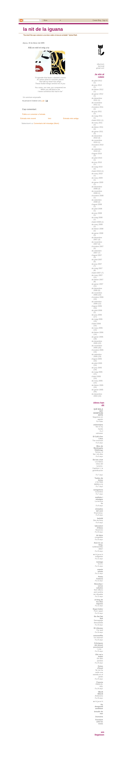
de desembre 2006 (97, 289)
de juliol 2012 (97, 81)
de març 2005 (97, 381)
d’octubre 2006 (97, 297)
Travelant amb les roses (99, 722)
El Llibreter (98, 628)
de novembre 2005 (97, 347)
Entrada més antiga (71, 118)
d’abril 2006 (96, 324)
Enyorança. (98, 513)
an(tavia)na (98, 425)
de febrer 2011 (97, 127)
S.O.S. (100, 564)
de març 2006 (97, 328)
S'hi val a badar (99, 655)
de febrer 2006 (97, 332)
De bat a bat (98, 460)
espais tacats (100, 570)
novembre (99, 492)
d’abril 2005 (96, 376)
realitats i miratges (99, 498)
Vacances (99, 530)
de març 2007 (97, 275)
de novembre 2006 (97, 294)
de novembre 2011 (97, 104)
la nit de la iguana (43, 29)
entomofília (98, 636)
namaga (99, 562)
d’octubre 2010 (97, 145)
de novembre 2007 (97, 243)
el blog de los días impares (99, 602)
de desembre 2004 (97, 395)
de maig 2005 (97, 372)
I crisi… (100, 649)
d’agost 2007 (97, 255)
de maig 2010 (97, 167)
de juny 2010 (97, 162)
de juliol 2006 (97, 310)
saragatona (98, 490)
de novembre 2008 (97, 192)
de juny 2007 (97, 264)
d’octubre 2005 (97, 350)
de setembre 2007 (97, 252)
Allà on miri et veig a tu (38, 48)
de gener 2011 (97, 131)
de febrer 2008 (97, 229)
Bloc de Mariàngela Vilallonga (98, 448)
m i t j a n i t (98, 554)
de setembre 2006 (97, 303)
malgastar (99, 556)
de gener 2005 (97, 390)
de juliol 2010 (97, 158)
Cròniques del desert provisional (98, 645)
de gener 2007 (97, 284)
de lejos (99, 535)
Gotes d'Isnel (100, 667)
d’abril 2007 (96, 273)
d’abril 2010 (96, 171)
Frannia (99, 682)
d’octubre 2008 (97, 196)
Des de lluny (98, 520)
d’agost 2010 (97, 153)
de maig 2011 (97, 116)
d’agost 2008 (97, 204)
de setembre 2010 (97, 150)
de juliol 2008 (97, 209)
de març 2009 (97, 178)
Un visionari (98, 638)
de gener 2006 (97, 337)
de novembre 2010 (97, 141)
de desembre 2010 (97, 137)
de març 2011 (97, 123)
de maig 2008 (97, 217)
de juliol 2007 (97, 260)
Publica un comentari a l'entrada (33, 114)
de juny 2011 (97, 111)
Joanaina (99, 717)
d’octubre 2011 (97, 107)
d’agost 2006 (97, 306)
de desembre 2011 (97, 99)
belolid (100, 518)
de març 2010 (97, 174)
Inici (49, 118)
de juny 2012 (97, 85)
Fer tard (100, 630)
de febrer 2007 (97, 280)
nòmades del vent (99, 510)
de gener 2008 (97, 233)
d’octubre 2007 (97, 246)
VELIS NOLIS (100, 693)
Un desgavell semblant (99, 706)
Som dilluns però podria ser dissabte (98, 592)
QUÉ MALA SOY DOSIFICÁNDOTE (98, 412)
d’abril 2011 (96, 120)
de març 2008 (97, 224)
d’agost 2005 (97, 359)
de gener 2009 (97, 182)
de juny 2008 (97, 213)
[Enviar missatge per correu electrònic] (46, 101)
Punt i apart (98, 611)
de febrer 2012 (97, 89)
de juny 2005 (97, 368)
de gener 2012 (97, 94)
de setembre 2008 (97, 201)
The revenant (97, 440)
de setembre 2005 (97, 355)
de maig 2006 (97, 319)
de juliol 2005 (97, 363)
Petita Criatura (99, 578)
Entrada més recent (28, 118)
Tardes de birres (99, 479)
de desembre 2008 (97, 188)
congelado (99, 537)
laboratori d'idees (99, 527)
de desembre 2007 (97, 238)
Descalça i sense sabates (98, 586)
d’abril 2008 (96, 222)
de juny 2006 (97, 315)
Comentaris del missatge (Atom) (46, 123)
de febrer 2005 (97, 385)
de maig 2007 (97, 268)
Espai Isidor (98, 609)
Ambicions (99, 696)
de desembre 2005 (97, 342)
